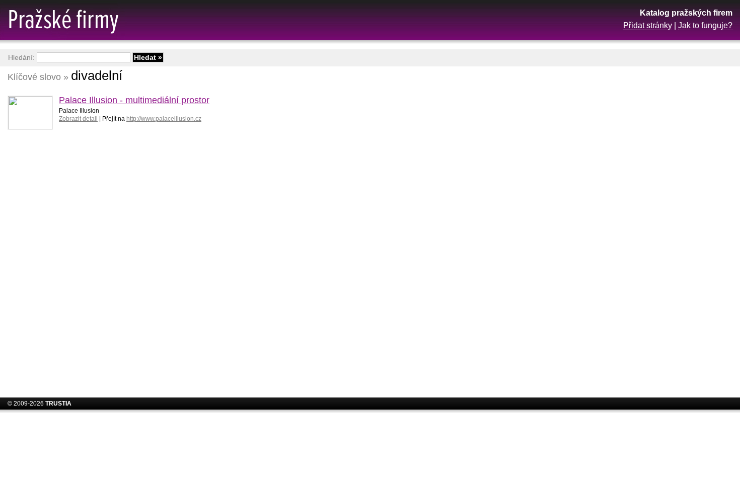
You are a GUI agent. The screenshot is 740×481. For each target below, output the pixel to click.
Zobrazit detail (78, 118)
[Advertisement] (651, 229)
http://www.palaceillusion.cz (163, 118)
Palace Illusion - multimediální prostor (134, 100)
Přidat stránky (647, 25)
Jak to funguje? (705, 25)
